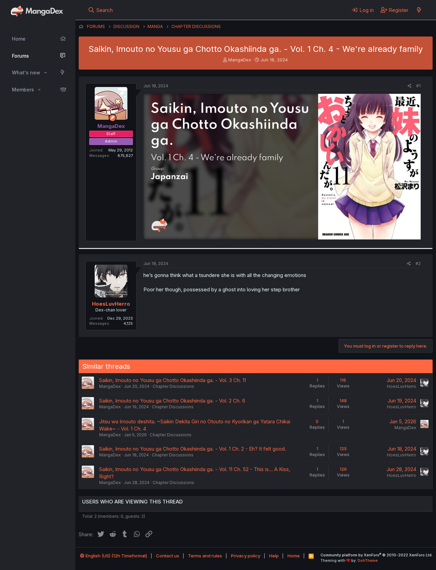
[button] (45, 72)
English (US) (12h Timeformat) (115, 555)
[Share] (409, 86)
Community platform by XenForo (377, 555)
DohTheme (368, 560)
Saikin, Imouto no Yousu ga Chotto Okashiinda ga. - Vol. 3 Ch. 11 (172, 380)
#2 (418, 263)
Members (23, 89)
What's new (26, 72)
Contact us (167, 555)
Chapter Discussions (173, 386)
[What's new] (419, 10)
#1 (418, 85)
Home (19, 39)
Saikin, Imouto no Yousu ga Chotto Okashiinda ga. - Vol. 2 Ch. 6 (172, 400)
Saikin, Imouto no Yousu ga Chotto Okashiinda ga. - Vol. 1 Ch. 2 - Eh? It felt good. (192, 448)
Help (274, 555)
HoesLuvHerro (111, 304)
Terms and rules (205, 555)
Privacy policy (245, 555)
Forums (20, 56)
